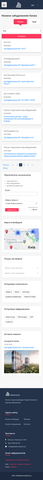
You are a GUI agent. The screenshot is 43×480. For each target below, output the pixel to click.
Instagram (27, 464)
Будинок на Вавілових (13, 297)
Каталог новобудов (12, 419)
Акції (34, 22)
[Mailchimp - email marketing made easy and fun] (34, 209)
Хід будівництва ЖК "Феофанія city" (19, 137)
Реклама (27, 419)
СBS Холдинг (22, 317)
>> (32, 165)
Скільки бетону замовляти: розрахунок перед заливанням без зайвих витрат (20, 155)
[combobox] (21, 268)
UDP (31, 317)
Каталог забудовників (13, 424)
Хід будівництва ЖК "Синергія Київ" (19, 347)
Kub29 (17, 292)
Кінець (5, 168)
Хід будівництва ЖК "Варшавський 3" (19, 65)
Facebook (12, 464)
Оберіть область (12, 200)
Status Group (10, 317)
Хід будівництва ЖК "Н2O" (15, 48)
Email (8, 190)
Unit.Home (26, 292)
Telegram (20, 464)
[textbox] (21, 268)
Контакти (27, 424)
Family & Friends (30, 297)
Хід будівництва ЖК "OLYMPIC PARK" (20, 100)
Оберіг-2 (9, 292)
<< (13, 165)
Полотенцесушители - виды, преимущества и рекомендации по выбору (18, 118)
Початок (6, 165)
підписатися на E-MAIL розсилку (17, 460)
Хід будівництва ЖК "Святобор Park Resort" (19, 82)
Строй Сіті (9, 322)
